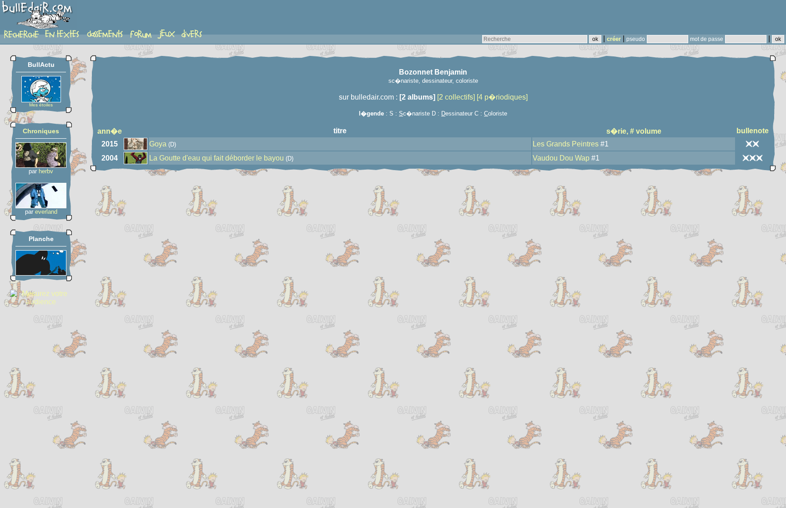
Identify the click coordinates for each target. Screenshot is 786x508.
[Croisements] (40, 165)
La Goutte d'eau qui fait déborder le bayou (216, 158)
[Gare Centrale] (40, 206)
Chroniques (41, 131)
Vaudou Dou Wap (561, 158)
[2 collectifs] (456, 97)
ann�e (109, 131)
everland (46, 211)
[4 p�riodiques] (502, 97)
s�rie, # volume (633, 131)
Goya (157, 144)
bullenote (752, 131)
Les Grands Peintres (566, 144)
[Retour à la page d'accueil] (38, 17)
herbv (46, 171)
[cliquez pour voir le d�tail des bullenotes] (752, 143)
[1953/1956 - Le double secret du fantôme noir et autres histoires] (40, 273)
